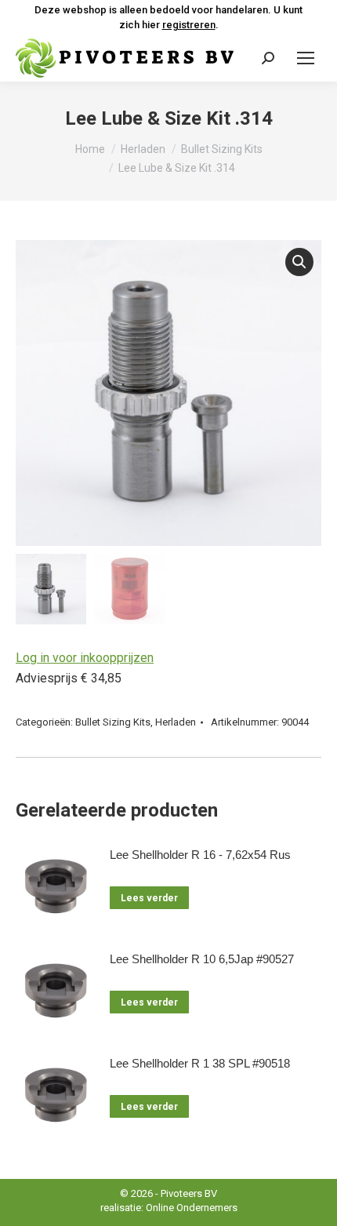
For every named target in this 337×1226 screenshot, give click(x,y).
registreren (189, 25)
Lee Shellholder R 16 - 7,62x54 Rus (200, 854)
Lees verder (149, 898)
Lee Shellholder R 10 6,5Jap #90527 (202, 959)
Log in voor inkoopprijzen (85, 657)
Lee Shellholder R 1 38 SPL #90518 (200, 1063)
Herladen (175, 722)
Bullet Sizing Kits (112, 722)
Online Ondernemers (191, 1207)
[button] (299, 262)
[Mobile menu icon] (305, 58)
